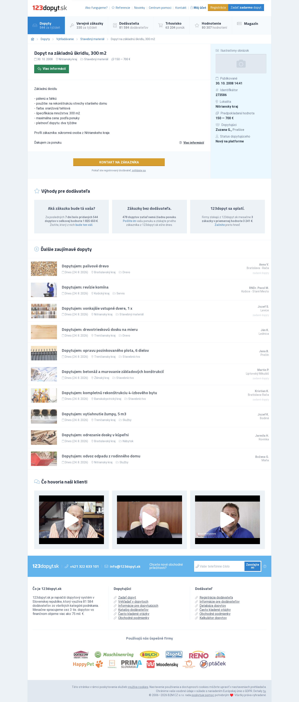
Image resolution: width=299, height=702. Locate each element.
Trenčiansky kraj (105, 335)
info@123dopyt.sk (125, 566)
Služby (127, 420)
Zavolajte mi (252, 566)
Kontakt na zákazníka (119, 162)
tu (264, 691)
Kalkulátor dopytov (213, 618)
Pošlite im (129, 221)
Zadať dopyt (246, 7)
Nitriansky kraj (227, 106)
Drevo (126, 272)
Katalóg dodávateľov (133, 610)
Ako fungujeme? (96, 7)
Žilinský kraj (101, 377)
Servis (121, 293)
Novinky (139, 7)
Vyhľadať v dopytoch (133, 602)
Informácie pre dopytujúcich (138, 606)
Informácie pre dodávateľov (220, 602)
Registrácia (218, 7)
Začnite (220, 224)
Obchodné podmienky (133, 618)
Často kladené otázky (133, 614)
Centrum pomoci (160, 7)
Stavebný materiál (92, 39)
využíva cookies (138, 687)
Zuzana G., (230, 130)
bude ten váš (84, 224)
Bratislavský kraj (105, 272)
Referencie (123, 7)
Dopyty (45, 39)
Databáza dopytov (213, 606)
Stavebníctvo (131, 356)
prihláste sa (139, 170)
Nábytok (128, 441)
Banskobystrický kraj (107, 398)
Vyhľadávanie (65, 39)
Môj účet (200, 7)
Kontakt (181, 7)
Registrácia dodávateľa (216, 597)
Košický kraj (101, 293)
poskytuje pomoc (203, 695)
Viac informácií (54, 69)
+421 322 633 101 (84, 566)
